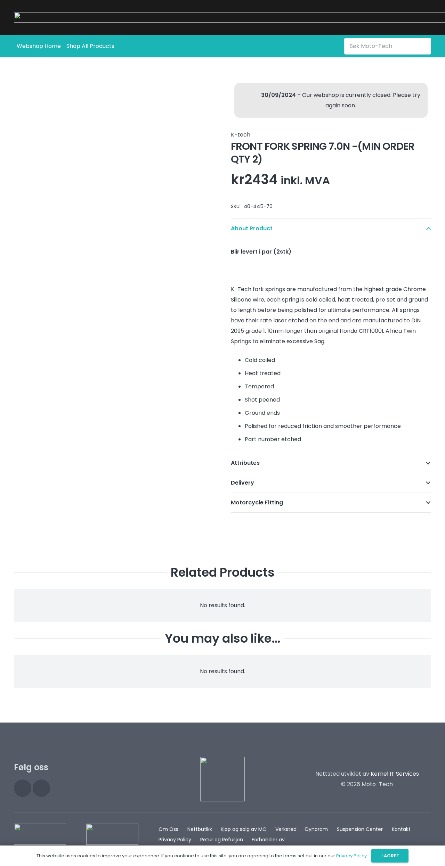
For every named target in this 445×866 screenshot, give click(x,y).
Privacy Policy (175, 839)
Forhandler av (268, 839)
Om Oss (168, 829)
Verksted (286, 829)
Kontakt (401, 829)
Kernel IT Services (395, 774)
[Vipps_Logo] (112, 834)
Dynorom (316, 829)
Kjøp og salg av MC (243, 829)
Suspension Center (360, 829)
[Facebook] (41, 788)
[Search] (424, 45)
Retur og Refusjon (221, 839)
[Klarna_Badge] (40, 834)
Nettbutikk (199, 829)
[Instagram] (22, 788)
